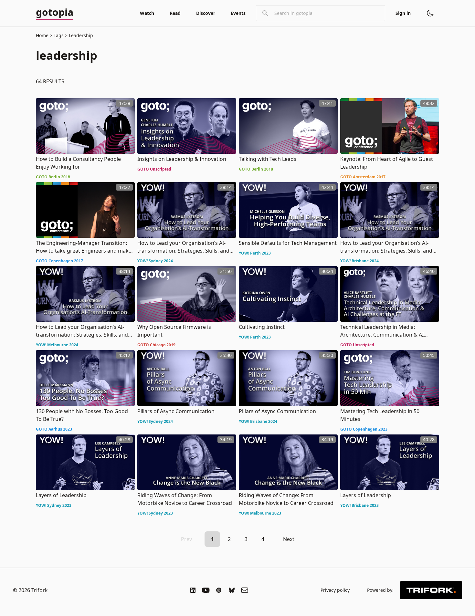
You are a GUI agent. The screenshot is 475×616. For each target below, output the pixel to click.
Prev (186, 539)
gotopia (54, 12)
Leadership (80, 35)
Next (288, 539)
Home (42, 35)
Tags (58, 35)
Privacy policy (335, 590)
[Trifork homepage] (431, 590)
